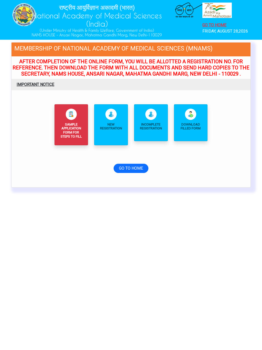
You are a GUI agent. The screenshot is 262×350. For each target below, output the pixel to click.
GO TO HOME (131, 168)
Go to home (214, 25)
